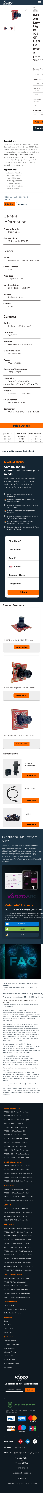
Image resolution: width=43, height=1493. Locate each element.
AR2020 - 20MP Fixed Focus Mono (16, 1112)
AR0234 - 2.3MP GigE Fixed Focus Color (18, 1181)
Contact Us (8, 1367)
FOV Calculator (9, 1359)
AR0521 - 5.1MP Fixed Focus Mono (16, 1142)
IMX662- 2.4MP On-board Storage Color (18, 1212)
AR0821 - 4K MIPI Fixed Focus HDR (16, 1243)
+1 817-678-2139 (18, 1448)
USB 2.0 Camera (10, 1205)
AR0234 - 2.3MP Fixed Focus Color (16, 1154)
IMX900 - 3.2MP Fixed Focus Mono (16, 1150)
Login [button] (5, 451)
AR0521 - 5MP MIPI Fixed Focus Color (17, 1247)
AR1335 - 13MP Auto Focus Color (15, 1282)
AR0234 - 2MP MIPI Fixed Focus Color (17, 1262)
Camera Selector (10, 1341)
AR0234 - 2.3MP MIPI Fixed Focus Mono (18, 1266)
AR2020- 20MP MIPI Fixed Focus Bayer (18, 1236)
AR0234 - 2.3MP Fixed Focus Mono (16, 1158)
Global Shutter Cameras (12, 1313)
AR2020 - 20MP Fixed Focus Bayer (16, 1119)
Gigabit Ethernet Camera (13, 1162)
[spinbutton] (38, 114)
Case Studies (8, 1329)
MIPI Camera (8, 1224)
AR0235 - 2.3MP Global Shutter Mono (17, 1289)
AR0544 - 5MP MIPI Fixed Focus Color (18, 1255)
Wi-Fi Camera (9, 1185)
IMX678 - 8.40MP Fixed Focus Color (17, 1166)
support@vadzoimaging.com (25, 1452)
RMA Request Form (11, 1348)
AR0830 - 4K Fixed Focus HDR (15, 1135)
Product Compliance (11, 1363)
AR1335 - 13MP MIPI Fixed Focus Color (17, 1270)
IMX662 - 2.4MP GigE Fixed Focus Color (18, 1177)
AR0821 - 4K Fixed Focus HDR (14, 1131)
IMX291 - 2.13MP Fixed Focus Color (16, 1220)
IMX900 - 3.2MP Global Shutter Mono (17, 1297)
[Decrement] (34, 114)
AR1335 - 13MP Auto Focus (13, 1123)
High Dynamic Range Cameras (15, 1309)
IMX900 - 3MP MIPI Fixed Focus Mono (17, 1258)
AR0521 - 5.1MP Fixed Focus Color (16, 1139)
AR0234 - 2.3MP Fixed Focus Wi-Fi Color (18, 1200)
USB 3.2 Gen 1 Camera (12, 1108)
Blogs (6, 1321)
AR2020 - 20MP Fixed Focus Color (16, 1116)
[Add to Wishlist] (26, 9)
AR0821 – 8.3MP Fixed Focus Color (16, 1169)
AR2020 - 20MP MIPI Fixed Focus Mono (18, 1228)
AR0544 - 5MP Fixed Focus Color (16, 1146)
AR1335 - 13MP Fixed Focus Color (15, 1127)
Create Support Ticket (12, 1344)
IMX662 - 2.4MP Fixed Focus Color (16, 1208)
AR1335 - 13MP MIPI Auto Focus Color (17, 1239)
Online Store (8, 1356)
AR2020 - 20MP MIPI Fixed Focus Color (18, 1232)
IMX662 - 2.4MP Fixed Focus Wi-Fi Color (18, 1197)
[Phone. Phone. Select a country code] (11, 567)
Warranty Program (11, 1352)
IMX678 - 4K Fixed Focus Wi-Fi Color (17, 1189)
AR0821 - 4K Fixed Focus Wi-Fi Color (17, 1193)
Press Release (9, 1325)
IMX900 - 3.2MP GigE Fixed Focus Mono (18, 1173)
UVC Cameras (9, 1305)
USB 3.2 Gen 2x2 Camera (13, 1274)
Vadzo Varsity (8, 1332)
